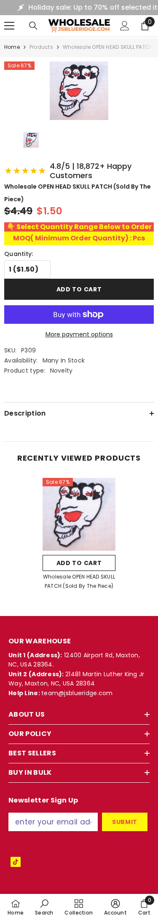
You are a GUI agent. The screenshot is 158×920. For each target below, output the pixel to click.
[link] (44, 907)
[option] (79, 536)
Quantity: (18, 254)
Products (41, 47)
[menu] (9, 26)
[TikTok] (15, 861)
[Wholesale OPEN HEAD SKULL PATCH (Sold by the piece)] (79, 514)
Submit (124, 822)
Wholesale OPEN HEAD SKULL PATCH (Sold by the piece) (79, 581)
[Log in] (124, 25)
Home (12, 47)
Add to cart (79, 289)
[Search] (33, 26)
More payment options (79, 334)
